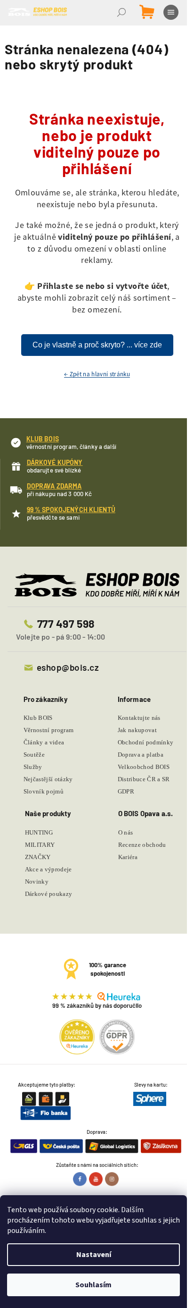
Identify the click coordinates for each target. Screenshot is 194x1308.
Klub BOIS (38, 717)
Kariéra (127, 857)
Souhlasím (93, 1285)
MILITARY (40, 844)
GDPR (126, 791)
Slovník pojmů (44, 791)
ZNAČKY (38, 857)
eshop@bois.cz (68, 667)
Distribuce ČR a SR (144, 779)
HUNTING (39, 832)
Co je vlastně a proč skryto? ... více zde (97, 345)
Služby (33, 766)
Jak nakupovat (137, 730)
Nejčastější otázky (48, 779)
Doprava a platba (140, 754)
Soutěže (34, 754)
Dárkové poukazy (49, 893)
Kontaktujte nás (139, 717)
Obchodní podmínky (146, 742)
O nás (125, 832)
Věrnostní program (49, 730)
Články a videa (44, 742)
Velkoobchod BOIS (144, 766)
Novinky (36, 881)
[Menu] (172, 12)
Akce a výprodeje (48, 869)
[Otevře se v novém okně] (81, 1178)
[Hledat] (122, 12)
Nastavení (93, 1254)
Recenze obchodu (142, 844)
